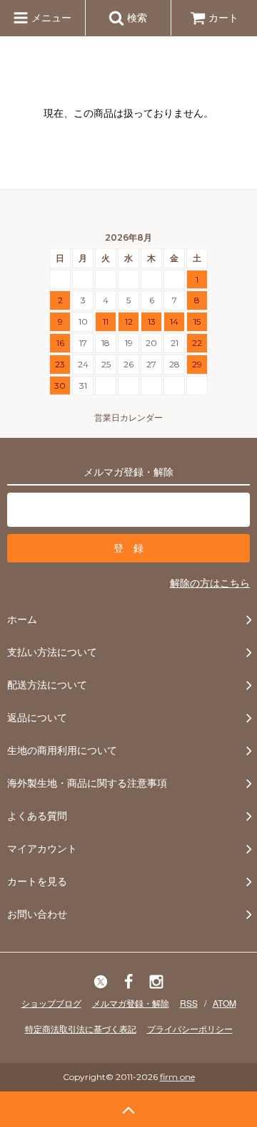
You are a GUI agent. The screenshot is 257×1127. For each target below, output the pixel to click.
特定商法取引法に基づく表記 (80, 1028)
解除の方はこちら (210, 582)
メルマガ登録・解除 (130, 1003)
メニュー (50, 17)
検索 (135, 17)
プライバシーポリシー (190, 1028)
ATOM (224, 1003)
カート (223, 17)
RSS (189, 1003)
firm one (177, 1076)
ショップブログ (51, 1003)
